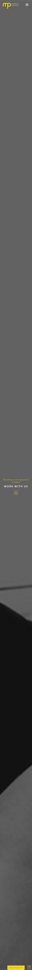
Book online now (16, 968)
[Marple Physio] (11, 6)
